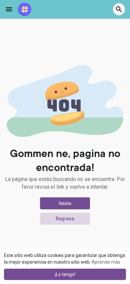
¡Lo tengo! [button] (65, 274)
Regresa (65, 218)
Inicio (65, 203)
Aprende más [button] (106, 262)
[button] (119, 9)
